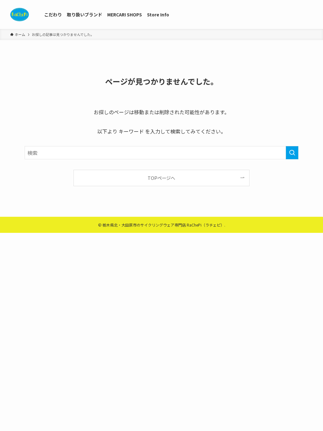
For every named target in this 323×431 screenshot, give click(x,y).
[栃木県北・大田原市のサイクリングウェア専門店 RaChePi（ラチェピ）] (19, 14)
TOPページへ (161, 177)
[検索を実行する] (292, 152)
